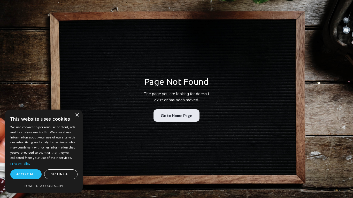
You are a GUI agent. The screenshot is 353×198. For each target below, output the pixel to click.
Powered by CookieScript (44, 185)
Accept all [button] (26, 174)
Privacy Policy (20, 164)
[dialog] (44, 151)
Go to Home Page (176, 115)
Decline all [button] (60, 174)
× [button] (77, 115)
